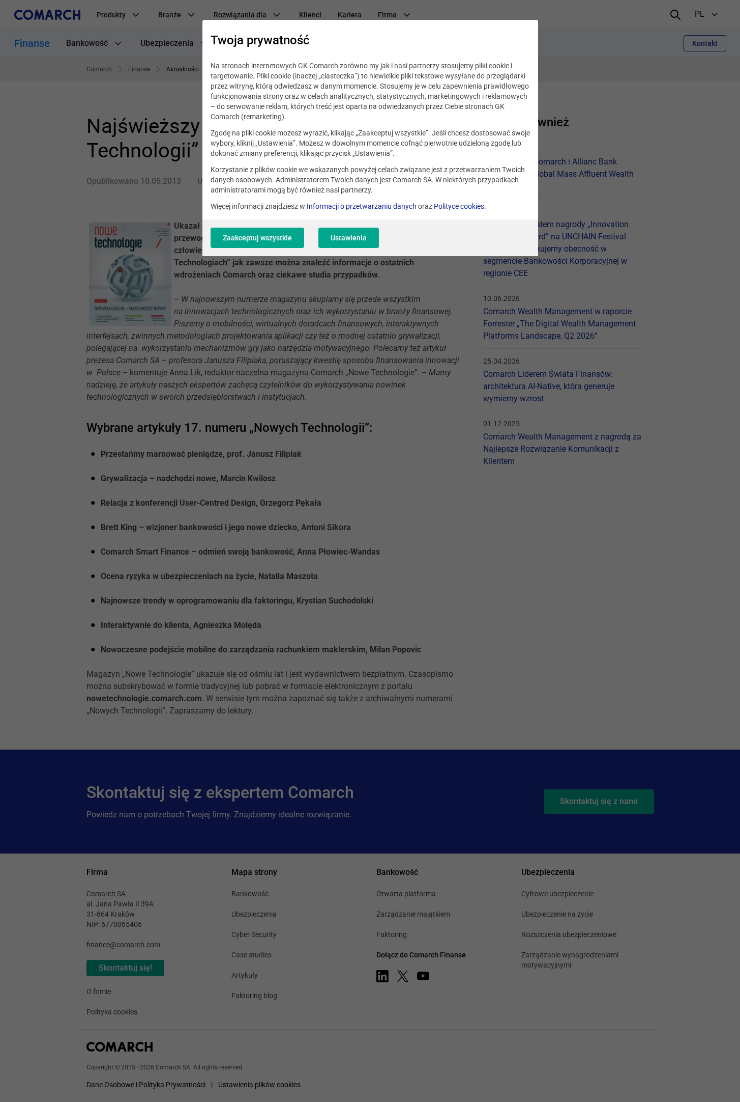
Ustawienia (349, 238)
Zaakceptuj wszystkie (257, 238)
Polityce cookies (459, 206)
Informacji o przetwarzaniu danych (362, 206)
